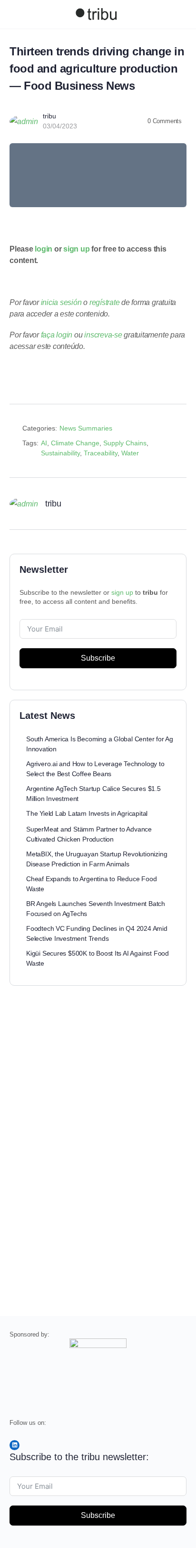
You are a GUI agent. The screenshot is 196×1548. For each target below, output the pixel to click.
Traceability (101, 453)
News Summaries (85, 428)
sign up (76, 249)
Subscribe (98, 658)
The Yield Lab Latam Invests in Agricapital (86, 813)
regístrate (104, 302)
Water (130, 453)
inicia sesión (61, 302)
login (43, 249)
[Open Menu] (15, 13)
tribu (49, 116)
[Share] (175, 430)
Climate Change (75, 443)
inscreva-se (103, 335)
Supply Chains (125, 443)
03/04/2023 (60, 126)
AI (44, 443)
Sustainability (60, 453)
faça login (57, 335)
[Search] (178, 14)
